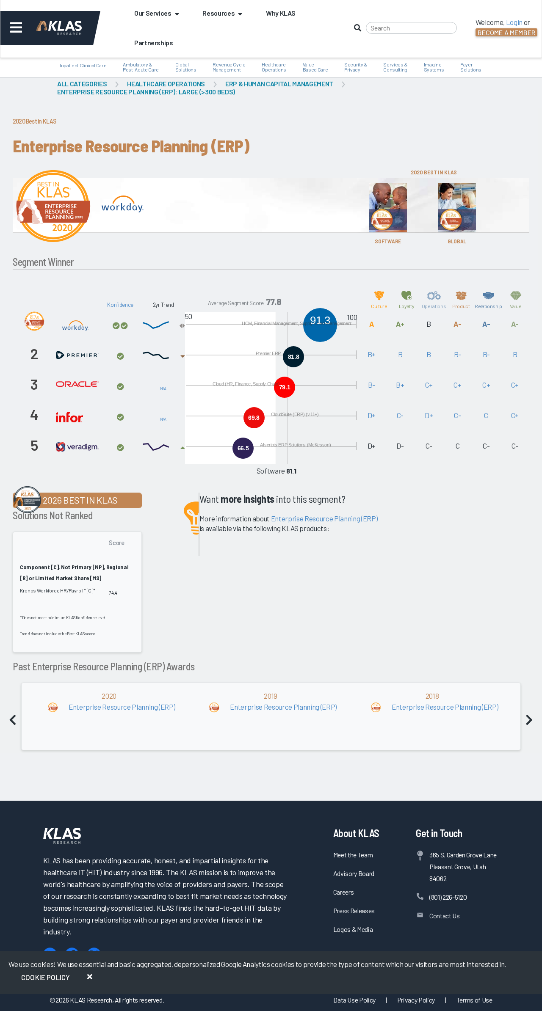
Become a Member (506, 32)
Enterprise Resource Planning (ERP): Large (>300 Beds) (146, 92)
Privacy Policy (416, 1000)
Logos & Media (353, 929)
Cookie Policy (45, 977)
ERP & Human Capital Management (279, 84)
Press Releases (354, 910)
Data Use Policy (354, 1000)
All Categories (82, 84)
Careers (343, 892)
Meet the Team (353, 855)
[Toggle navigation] (16, 28)
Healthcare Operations (166, 84)
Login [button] (514, 22)
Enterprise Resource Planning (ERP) (324, 518)
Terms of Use (474, 1000)
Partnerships (153, 43)
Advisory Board (353, 873)
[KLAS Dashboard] (70, 28)
